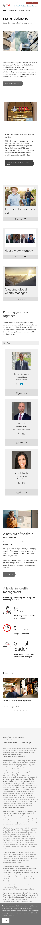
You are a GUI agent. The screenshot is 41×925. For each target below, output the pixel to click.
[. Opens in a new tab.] (6, 5)
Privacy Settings (26, 743)
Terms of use (7, 737)
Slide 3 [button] (17, 711)
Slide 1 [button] (11, 711)
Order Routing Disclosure (20, 895)
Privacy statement (18, 737)
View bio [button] (28, 394)
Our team (11, 343)
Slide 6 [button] (27, 711)
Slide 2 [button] (14, 711)
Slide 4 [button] (20, 711)
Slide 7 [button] (30, 711)
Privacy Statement (22, 911)
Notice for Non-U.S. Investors (12, 893)
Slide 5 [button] (24, 711)
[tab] (11, 711)
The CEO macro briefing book (17, 700)
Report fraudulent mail (11, 743)
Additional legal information (13, 740)
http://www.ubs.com (18, 757)
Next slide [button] (35, 689)
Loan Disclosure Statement (19, 901)
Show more (20, 219)
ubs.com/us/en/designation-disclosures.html (19, 889)
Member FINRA (12, 836)
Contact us (20, 3)
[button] (26, 383)
